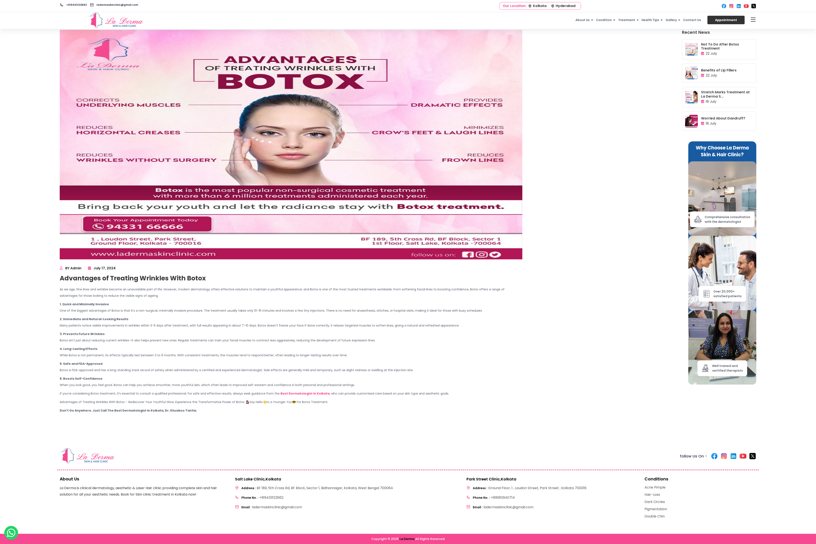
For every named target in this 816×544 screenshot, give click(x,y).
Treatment (626, 20)
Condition (604, 20)
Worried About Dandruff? (723, 118)
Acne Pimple (655, 487)
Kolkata (540, 5)
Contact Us (692, 20)
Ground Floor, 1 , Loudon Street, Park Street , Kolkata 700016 (529, 488)
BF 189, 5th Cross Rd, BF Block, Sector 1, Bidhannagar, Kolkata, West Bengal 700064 (317, 488)
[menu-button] (753, 20)
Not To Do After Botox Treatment (720, 46)
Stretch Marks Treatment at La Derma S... (725, 94)
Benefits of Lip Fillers (719, 70)
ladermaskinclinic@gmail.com (117, 5)
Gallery (671, 20)
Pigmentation (656, 509)
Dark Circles (655, 501)
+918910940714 (494, 497)
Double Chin (655, 516)
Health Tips (650, 20)
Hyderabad (565, 5)
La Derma (407, 539)
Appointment (726, 20)
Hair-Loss (652, 494)
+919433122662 (76, 5)
